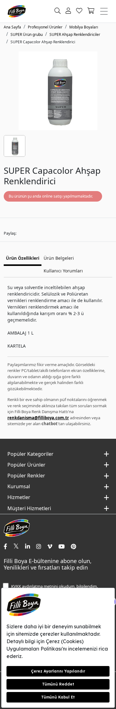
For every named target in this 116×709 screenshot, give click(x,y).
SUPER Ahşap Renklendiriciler (74, 34)
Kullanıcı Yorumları (63, 271)
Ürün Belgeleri (59, 258)
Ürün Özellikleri (22, 258)
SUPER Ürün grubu (27, 34)
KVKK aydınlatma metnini (34, 586)
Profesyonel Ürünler (45, 27)
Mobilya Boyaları (83, 27)
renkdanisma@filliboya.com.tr (38, 418)
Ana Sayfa (12, 27)
